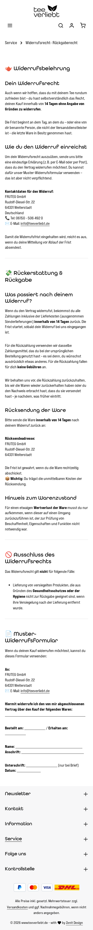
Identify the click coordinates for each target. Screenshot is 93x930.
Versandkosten (17, 907)
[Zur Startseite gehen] (46, 11)
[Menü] (10, 25)
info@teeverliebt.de (35, 223)
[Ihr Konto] (72, 25)
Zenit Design (74, 923)
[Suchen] (61, 25)
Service (13, 839)
